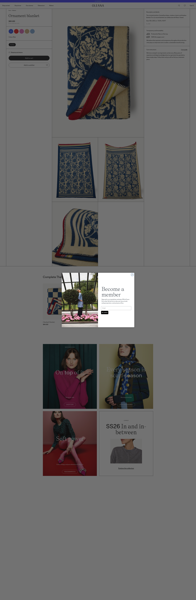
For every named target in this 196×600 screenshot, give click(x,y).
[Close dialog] (132, 274)
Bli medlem (105, 312)
